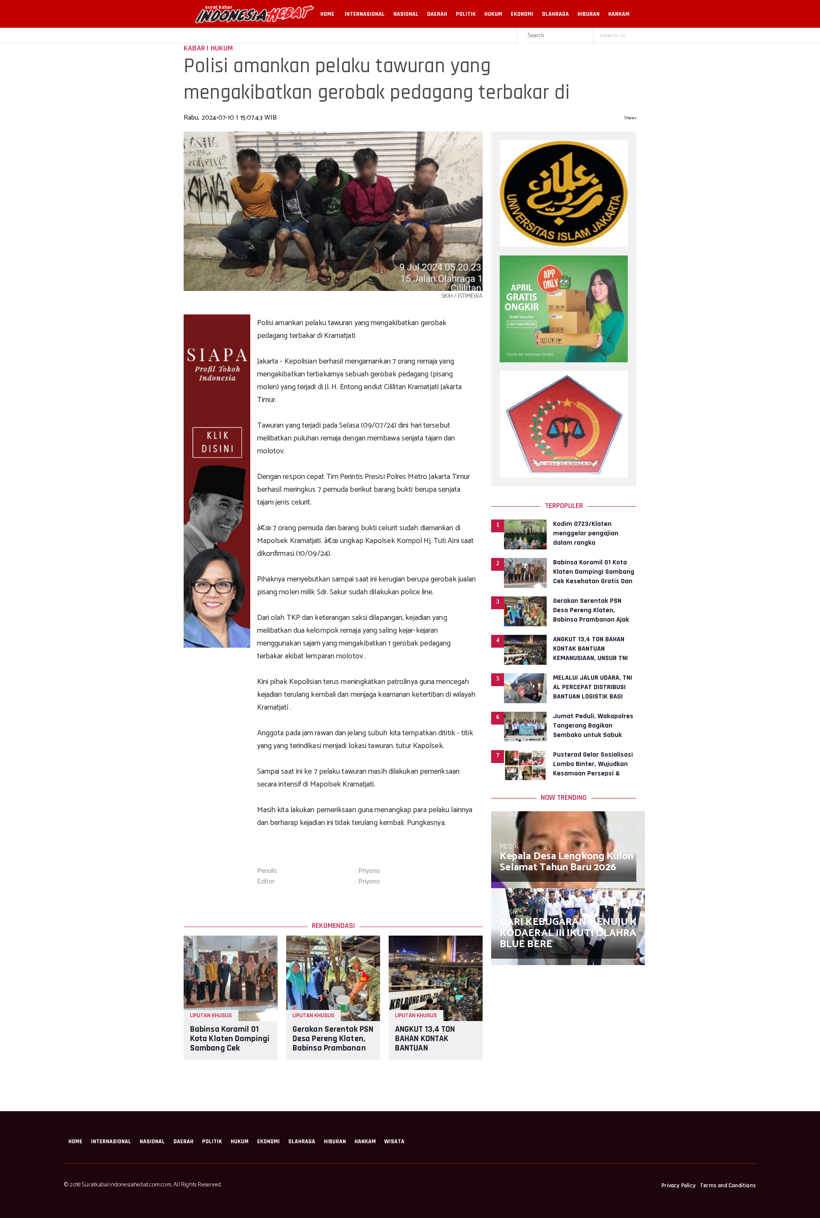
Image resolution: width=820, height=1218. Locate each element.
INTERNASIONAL (365, 14)
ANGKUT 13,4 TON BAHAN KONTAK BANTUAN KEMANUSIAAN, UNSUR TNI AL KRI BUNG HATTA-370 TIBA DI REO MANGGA (590, 658)
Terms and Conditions (728, 1185)
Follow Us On (613, 36)
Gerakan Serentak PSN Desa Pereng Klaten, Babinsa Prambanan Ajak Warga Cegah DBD (333, 1048)
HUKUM (493, 14)
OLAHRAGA (555, 14)
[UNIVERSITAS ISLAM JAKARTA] (564, 244)
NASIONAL (406, 14)
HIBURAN (588, 14)
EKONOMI (522, 14)
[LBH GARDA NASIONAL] (564, 475)
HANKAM (619, 14)
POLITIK (466, 14)
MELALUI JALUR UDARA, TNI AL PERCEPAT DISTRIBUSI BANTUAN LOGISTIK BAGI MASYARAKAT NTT (592, 691)
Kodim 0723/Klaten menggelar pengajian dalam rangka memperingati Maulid (586, 538)
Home (327, 14)
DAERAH (437, 14)
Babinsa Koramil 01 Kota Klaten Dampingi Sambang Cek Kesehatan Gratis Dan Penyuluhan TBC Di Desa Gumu (229, 1053)
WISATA (394, 1141)
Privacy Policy (679, 1185)
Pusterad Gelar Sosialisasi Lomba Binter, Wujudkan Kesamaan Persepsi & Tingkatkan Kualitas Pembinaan (593, 773)
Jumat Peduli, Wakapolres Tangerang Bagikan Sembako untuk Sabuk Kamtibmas (593, 730)
